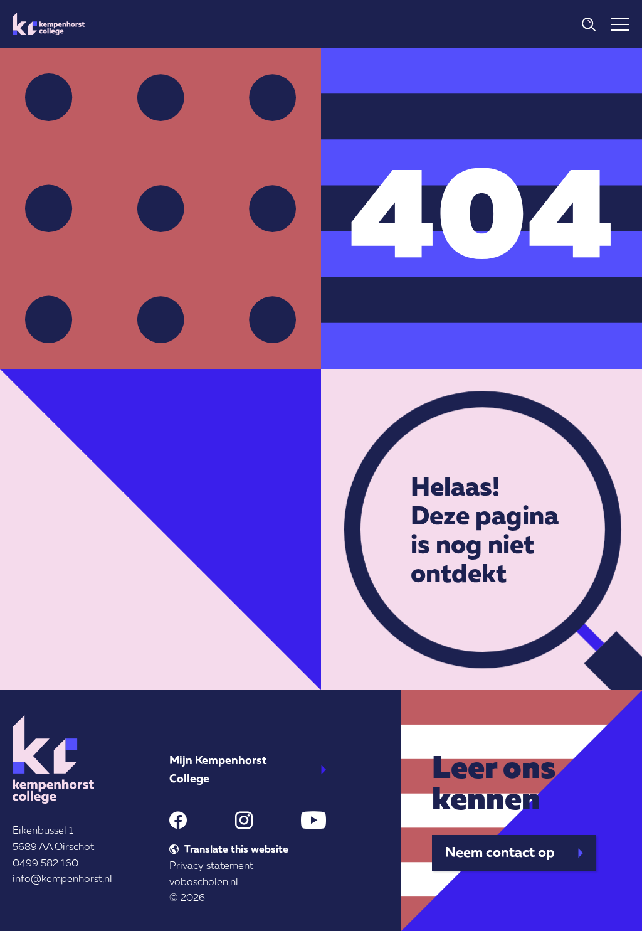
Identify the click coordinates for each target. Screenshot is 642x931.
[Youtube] (313, 820)
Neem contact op (500, 851)
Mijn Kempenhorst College (218, 769)
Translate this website (236, 849)
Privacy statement (211, 865)
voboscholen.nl (203, 881)
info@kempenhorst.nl (62, 878)
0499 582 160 (45, 862)
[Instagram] (244, 820)
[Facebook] (178, 820)
